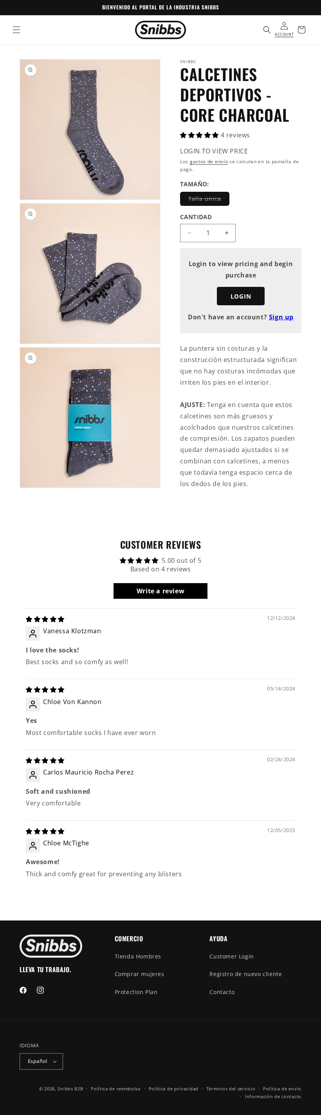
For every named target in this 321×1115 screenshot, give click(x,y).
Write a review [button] (160, 591)
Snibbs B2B (70, 1089)
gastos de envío (209, 161)
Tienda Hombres (138, 956)
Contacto (221, 992)
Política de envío (282, 1089)
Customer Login (231, 956)
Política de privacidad (173, 1089)
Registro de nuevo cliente (245, 974)
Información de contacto (273, 1096)
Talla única (208, 200)
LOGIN (241, 296)
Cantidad (196, 217)
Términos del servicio (231, 1089)
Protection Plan (136, 992)
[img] (45, 619)
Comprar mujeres (139, 974)
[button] (16, 29)
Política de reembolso (116, 1089)
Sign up (281, 317)
